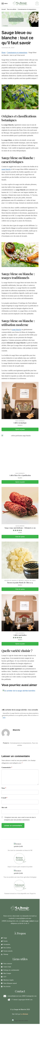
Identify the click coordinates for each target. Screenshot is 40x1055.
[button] (17, 530)
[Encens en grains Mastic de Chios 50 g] (20, 560)
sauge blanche (6, 169)
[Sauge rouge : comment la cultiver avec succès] (20, 697)
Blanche (16, 730)
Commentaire (7, 767)
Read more (6, 720)
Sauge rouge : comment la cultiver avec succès (18, 711)
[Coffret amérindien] (20, 612)
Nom (4, 788)
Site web (4, 807)
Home (4, 52)
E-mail (4, 798)
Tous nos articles (11, 9)
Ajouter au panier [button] (20, 429)
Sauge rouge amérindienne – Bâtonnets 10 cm (20, 528)
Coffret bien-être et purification (20, 475)
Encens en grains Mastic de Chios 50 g (20, 583)
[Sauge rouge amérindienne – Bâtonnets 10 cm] (20, 505)
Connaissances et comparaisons (27, 9)
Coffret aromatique (20, 423)
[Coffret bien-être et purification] (20, 453)
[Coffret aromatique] (20, 400)
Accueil (4, 9)
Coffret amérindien (20, 635)
